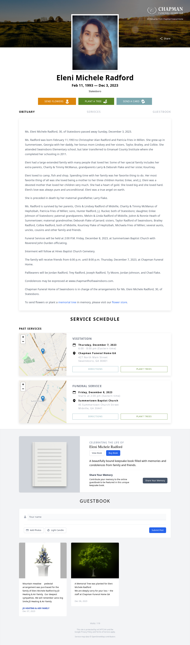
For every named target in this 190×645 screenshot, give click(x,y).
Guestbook (162, 111)
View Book (97, 453)
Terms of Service (103, 632)
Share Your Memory (155, 480)
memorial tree (67, 302)
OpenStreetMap (98, 636)
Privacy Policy (86, 632)
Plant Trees (144, 369)
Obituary (27, 111)
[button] (43, 351)
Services (94, 111)
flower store (119, 302)
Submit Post (158, 530)
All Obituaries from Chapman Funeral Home (165, 19)
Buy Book (113, 453)
